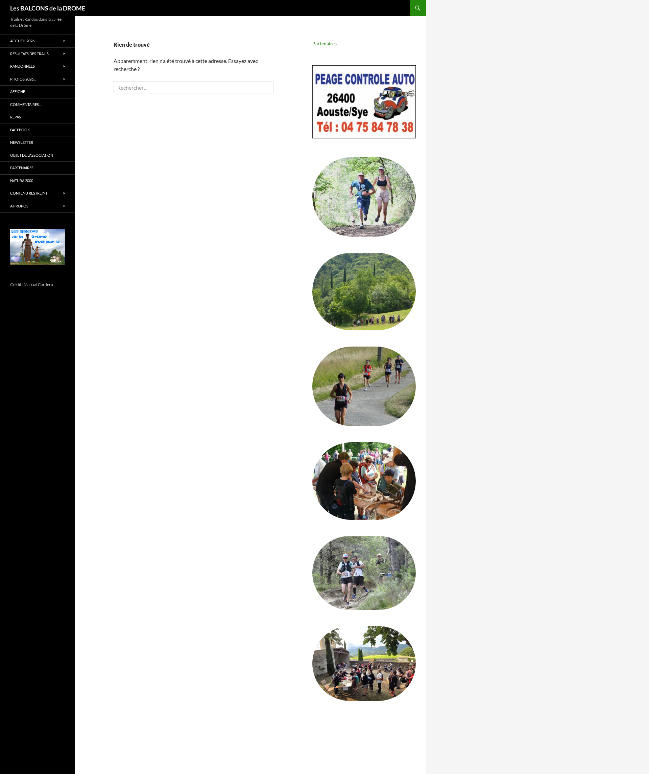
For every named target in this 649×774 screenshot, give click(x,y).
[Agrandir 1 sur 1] (54, 237)
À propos (19, 206)
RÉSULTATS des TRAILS (29, 53)
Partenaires (324, 43)
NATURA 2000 (21, 180)
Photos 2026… (23, 79)
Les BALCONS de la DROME (47, 8)
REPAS (15, 117)
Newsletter (21, 142)
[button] (364, 102)
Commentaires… (26, 104)
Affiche (17, 91)
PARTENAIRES (21, 167)
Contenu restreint (28, 193)
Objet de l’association (31, 155)
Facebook (20, 130)
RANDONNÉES (22, 66)
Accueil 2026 (22, 41)
